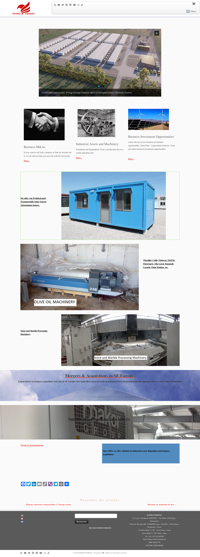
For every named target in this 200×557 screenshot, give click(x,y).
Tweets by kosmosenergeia (32, 445)
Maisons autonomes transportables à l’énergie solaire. (47, 504)
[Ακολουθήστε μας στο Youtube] (75, 5)
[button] (100, 63)
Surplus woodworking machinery (99, 419)
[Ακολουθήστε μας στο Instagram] (79, 5)
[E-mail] (60, 5)
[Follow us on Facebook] (71, 5)
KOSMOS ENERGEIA (85, 553)
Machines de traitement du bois (162, 504)
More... (27, 161)
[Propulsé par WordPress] (103, 552)
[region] (100, 63)
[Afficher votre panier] (194, 3)
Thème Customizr (121, 553)
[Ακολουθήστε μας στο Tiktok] (83, 5)
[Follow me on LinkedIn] (67, 5)
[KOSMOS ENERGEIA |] (23, 8)
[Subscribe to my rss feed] (56, 5)
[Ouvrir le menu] (188, 11)
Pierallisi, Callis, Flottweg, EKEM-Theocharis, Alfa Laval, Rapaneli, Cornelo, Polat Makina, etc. (159, 263)
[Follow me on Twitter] (64, 5)
